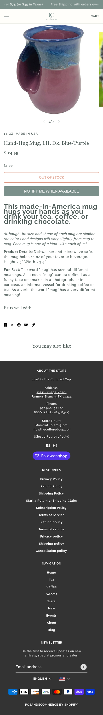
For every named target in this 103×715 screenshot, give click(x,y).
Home (51, 572)
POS (28, 704)
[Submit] (83, 667)
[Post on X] (12, 324)
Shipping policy (51, 543)
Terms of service (51, 529)
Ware (51, 601)
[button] (33, 324)
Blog (51, 630)
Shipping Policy (51, 493)
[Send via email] (26, 324)
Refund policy (51, 522)
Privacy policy (51, 536)
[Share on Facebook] (5, 324)
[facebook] (48, 445)
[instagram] (55, 445)
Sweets (51, 594)
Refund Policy (51, 486)
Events (51, 615)
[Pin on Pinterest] (19, 324)
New (51, 608)
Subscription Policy (51, 508)
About (51, 622)
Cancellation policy (51, 551)
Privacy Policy (51, 479)
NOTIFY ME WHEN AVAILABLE (51, 191)
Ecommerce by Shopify (58, 704)
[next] (59, 121)
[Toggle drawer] (6, 16)
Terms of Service (52, 515)
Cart (95, 16)
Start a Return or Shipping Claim (51, 500)
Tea (51, 579)
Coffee (51, 587)
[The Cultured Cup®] (51, 16)
